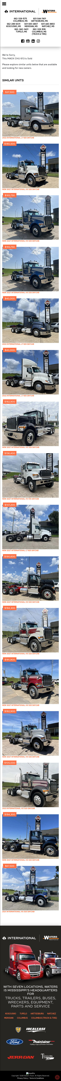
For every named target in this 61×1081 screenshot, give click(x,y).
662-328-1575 (20, 19)
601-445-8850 (48, 24)
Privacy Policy (22, 1078)
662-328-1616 (39, 29)
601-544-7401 (39, 19)
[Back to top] (57, 1077)
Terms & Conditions (36, 1078)
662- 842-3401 (21, 29)
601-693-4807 (31, 24)
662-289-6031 (13, 24)
